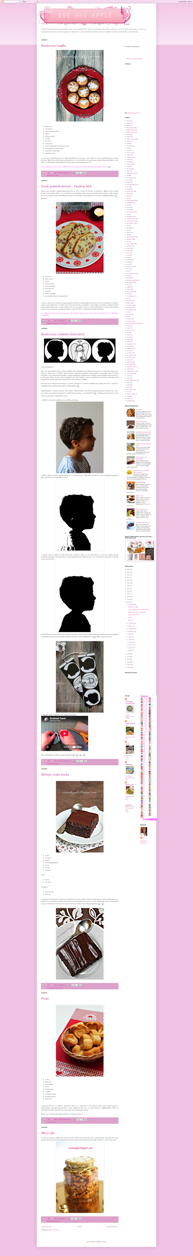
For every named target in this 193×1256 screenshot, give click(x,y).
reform (128, 326)
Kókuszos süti (139, 496)
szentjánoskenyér (131, 371)
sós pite (129, 351)
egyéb (48, 764)
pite (128, 316)
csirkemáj (129, 162)
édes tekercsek (130, 177)
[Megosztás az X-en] (81, 173)
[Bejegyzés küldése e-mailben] (73, 172)
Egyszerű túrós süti (130, 737)
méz (128, 285)
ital (127, 234)
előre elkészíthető (131, 184)
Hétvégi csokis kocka (55, 774)
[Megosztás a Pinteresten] (85, 173)
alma (128, 125)
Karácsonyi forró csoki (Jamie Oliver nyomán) (141, 471)
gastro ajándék (50, 1221)
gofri (128, 205)
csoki (48, 175)
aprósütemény (130, 127)
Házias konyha (130, 785)
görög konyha (130, 212)
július (130, 634)
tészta (128, 382)
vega (128, 396)
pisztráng (129, 314)
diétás (128, 171)
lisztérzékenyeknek (131, 273)
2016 (128, 596)
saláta (128, 341)
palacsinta (129, 300)
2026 (128, 569)
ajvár (128, 121)
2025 (128, 572)
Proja (45, 998)
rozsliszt (129, 337)
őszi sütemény (130, 296)
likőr (128, 271)
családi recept (130, 157)
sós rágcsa (129, 353)
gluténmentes (130, 202)
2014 (128, 602)
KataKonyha (129, 764)
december (131, 604)
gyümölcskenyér (50, 323)
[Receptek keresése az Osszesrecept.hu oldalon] (132, 113)
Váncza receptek (131, 394)
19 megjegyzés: (62, 985)
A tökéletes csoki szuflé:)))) (143, 522)
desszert (129, 168)
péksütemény (130, 310)
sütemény (60, 988)
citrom (128, 150)
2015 (128, 599)
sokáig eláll (130, 348)
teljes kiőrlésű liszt (131, 380)
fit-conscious (130, 191)
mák (128, 275)
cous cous (129, 152)
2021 (128, 583)
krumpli (129, 259)
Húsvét (128, 232)
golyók (128, 207)
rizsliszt (129, 335)
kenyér (128, 248)
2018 (128, 591)
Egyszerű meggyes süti (142, 509)
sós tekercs (129, 357)
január (130, 650)
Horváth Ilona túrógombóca (143, 432)
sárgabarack (130, 344)
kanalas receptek (54, 988)
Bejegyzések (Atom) (53, 1230)
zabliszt (129, 398)
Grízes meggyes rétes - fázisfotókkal (142, 458)
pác (128, 298)
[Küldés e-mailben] (77, 173)
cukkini (128, 155)
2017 (128, 594)
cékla (128, 143)
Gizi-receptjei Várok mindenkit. (130, 702)
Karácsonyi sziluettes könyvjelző (62, 334)
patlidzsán (129, 307)
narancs (129, 289)
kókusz (128, 250)
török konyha (130, 389)
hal (127, 225)
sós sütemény (130, 355)
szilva (128, 376)
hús (128, 230)
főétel (128, 193)
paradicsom (130, 305)
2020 (128, 586)
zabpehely (129, 401)
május (130, 639)
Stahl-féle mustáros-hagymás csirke (143, 444)
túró (54, 1122)
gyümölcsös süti (131, 221)
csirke (128, 159)
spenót (128, 360)
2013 (128, 654)
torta (128, 387)
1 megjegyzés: (61, 1218)
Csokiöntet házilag (141, 482)
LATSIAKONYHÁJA (130, 724)
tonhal (128, 385)
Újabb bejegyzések (47, 1226)
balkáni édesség (131, 132)
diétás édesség (130, 173)
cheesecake (129, 146)
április (130, 642)
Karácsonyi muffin (53, 45)
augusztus (131, 631)
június (130, 637)
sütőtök (128, 369)
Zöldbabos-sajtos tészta (130, 797)
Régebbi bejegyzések (112, 1226)
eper (128, 187)
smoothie (129, 346)
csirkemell (129, 164)
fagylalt (129, 189)
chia (128, 148)
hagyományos (130, 223)
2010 (128, 662)
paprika (129, 303)
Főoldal (79, 1226)
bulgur (128, 141)
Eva (143, 838)
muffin (56, 175)
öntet (128, 294)
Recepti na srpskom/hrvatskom (135, 58)
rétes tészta (130, 330)
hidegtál (129, 228)
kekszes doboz (130, 244)
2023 (128, 577)
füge (128, 198)
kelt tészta (129, 246)
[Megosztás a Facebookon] (83, 173)
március (131, 645)
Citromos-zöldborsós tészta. (130, 715)
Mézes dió (48, 1132)
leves (128, 269)
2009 (128, 665)
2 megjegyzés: (61, 320)
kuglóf (128, 262)
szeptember (132, 628)
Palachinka (129, 805)
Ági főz (127, 744)
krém (128, 257)
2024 (128, 575)
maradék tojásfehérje (132, 280)
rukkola (129, 339)
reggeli (128, 328)
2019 (128, 588)
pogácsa (129, 319)
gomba (128, 209)
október (131, 626)
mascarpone (130, 282)
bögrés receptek (131, 139)
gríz (128, 214)
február (131, 648)
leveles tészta (130, 266)
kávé (128, 241)
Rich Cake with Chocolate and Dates (129, 808)
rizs (128, 332)
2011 (128, 659)
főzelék (128, 196)
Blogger (104, 1241)
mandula (129, 278)
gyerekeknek (130, 216)
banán (128, 134)
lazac (128, 264)
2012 (128, 656)
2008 (128, 667)
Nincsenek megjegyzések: (64, 172)
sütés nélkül (130, 364)
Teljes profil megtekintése (143, 842)
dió (127, 175)
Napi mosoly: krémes (129, 756)
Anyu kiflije (139, 409)
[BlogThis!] (79, 173)
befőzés (129, 137)
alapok (128, 123)
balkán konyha (130, 130)
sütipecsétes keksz (131, 366)
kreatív (57, 764)
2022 (128, 580)
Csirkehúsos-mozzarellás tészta (130, 776)
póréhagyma (130, 321)
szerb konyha (64, 323)
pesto (128, 312)
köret (128, 253)
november (131, 623)
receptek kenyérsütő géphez (134, 323)
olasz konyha (130, 291)
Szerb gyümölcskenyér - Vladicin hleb (66, 186)
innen (47, 1114)
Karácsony (52, 175)
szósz (128, 378)
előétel (128, 182)
